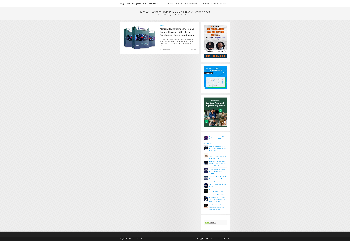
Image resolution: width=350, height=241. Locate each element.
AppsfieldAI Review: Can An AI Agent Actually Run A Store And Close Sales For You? (217, 207)
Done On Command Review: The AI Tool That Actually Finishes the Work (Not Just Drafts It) (218, 192)
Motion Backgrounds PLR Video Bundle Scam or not (178, 15)
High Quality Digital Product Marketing (139, 3)
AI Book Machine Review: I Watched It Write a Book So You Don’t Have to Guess (217, 156)
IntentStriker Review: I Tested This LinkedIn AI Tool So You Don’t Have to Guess (217, 199)
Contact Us (227, 239)
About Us (220, 239)
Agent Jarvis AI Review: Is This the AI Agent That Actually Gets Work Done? (217, 149)
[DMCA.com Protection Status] (210, 222)
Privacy (199, 239)
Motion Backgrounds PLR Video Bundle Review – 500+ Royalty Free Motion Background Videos (177, 31)
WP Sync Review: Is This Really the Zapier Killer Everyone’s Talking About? (217, 171)
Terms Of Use (205, 239)
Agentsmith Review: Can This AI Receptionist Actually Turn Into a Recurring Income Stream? (218, 179)
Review (162, 25)
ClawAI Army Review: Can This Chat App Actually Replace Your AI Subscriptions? (217, 164)
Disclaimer (213, 239)
